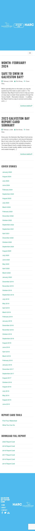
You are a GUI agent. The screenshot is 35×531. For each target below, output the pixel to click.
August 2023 (6, 198)
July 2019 (5, 299)
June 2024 (6, 185)
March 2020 (6, 273)
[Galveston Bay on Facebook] (2, 513)
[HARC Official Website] (29, 25)
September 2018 (8, 338)
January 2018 (7, 365)
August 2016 (6, 387)
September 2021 (8, 229)
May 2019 (5, 303)
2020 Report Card (8, 442)
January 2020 (7, 277)
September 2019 (8, 295)
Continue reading (25, 106)
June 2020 (6, 260)
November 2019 (8, 286)
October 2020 (7, 242)
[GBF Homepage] (7, 25)
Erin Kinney (19, 81)
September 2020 (8, 246)
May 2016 (5, 395)
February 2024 (7, 189)
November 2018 (8, 330)
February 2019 (7, 316)
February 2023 (7, 211)
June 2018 (6, 347)
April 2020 (6, 268)
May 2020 (5, 264)
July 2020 (5, 255)
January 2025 (7, 172)
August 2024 (6, 176)
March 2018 (6, 356)
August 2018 (6, 343)
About (3, 507)
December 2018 (8, 325)
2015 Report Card (8, 463)
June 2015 (6, 404)
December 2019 (8, 281)
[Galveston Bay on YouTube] (8, 513)
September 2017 (8, 373)
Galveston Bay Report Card (19, 25)
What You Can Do (8, 425)
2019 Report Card (8, 446)
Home (3, 505)
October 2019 (7, 290)
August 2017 (6, 378)
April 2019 (6, 308)
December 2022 (8, 216)
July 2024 (5, 181)
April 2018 (6, 351)
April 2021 (6, 233)
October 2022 (7, 220)
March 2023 (6, 207)
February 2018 (7, 360)
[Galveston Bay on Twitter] (5, 513)
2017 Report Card (8, 455)
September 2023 (8, 194)
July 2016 (5, 391)
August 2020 (6, 251)
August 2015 (6, 400)
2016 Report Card (8, 459)
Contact (4, 510)
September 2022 (8, 225)
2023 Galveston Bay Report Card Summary (15, 122)
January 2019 (7, 321)
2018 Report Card (8, 450)
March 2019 (6, 312)
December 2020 (8, 238)
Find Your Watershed (9, 421)
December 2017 (8, 369)
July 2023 (5, 203)
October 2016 (7, 382)
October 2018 (7, 334)
